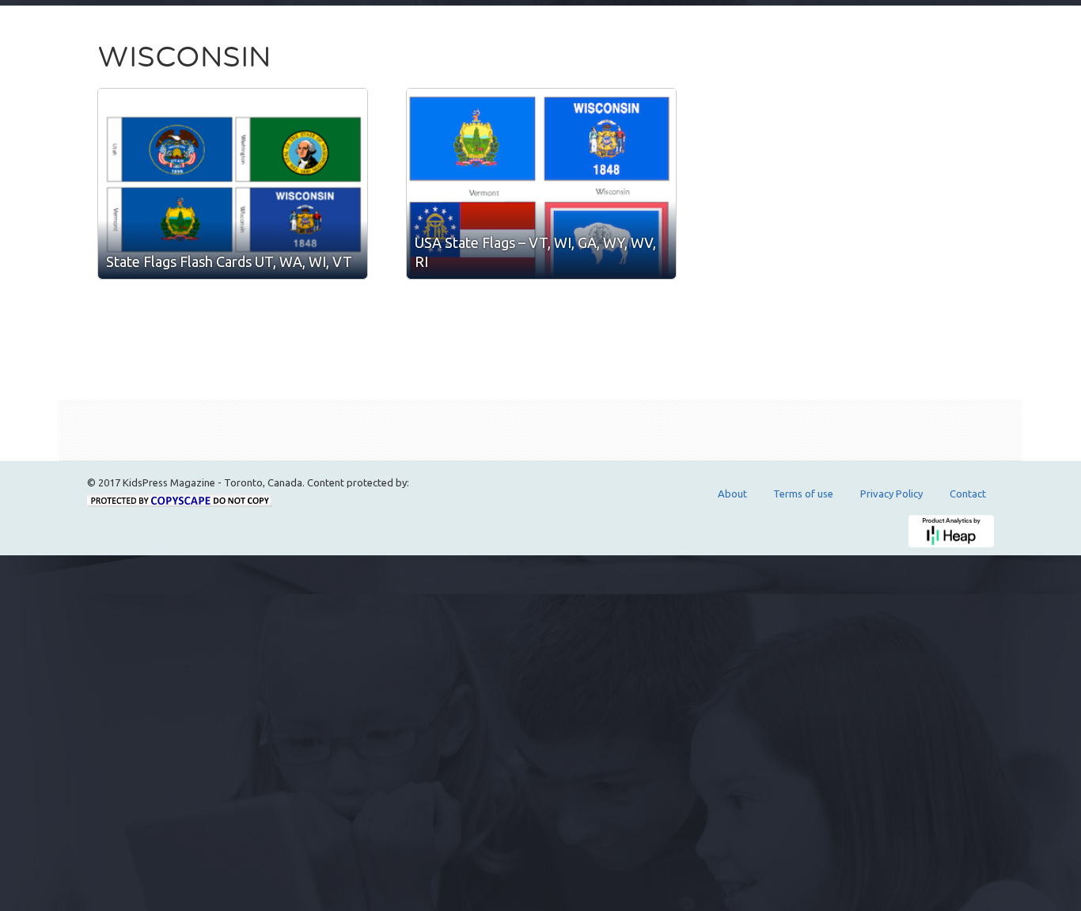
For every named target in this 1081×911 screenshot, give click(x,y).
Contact (968, 493)
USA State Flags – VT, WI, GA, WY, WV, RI (535, 251)
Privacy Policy (891, 493)
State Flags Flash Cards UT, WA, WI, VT (229, 261)
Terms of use (803, 493)
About (732, 493)
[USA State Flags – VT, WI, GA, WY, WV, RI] (541, 184)
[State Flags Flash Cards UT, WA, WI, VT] (232, 184)
